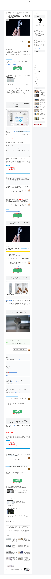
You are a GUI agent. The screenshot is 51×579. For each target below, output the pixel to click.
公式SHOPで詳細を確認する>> (17, 69)
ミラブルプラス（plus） (12, 131)
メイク (36, 81)
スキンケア (36, 75)
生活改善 (35, 83)
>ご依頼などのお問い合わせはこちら (39, 48)
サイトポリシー (23, 576)
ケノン (36, 57)
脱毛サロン (36, 67)
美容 (10, 521)
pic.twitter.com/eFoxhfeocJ (13, 372)
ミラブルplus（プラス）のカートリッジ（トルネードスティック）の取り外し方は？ (17, 93)
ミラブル (13, 521)
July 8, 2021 (15, 183)
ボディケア (7, 521)
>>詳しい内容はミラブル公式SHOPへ (11, 64)
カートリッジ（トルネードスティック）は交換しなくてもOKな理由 (15, 92)
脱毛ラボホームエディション (39, 59)
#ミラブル (12, 381)
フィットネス (36, 69)
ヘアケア (36, 79)
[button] (44, 13)
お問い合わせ (28, 576)
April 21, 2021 (15, 383)
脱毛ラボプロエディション (39, 61)
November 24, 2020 (17, 392)
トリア (36, 63)
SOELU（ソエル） (38, 71)
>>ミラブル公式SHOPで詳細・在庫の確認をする (13, 211)
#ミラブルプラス (17, 381)
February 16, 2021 (19, 359)
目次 (16, 88)
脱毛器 (35, 55)
